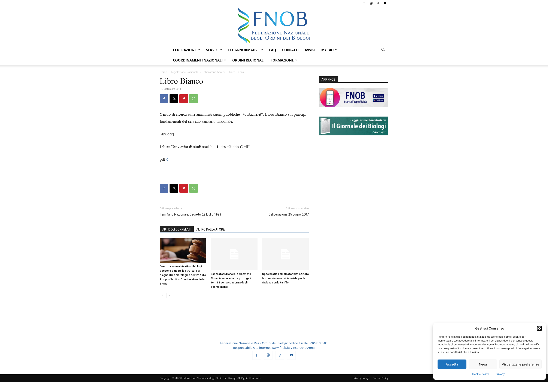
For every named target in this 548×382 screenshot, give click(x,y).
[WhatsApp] (193, 98)
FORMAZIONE (282, 60)
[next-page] (169, 295)
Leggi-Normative (243, 50)
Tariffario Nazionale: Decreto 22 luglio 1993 (190, 214)
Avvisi (310, 50)
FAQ (272, 50)
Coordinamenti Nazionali (198, 60)
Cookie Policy (480, 374)
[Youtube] (385, 3)
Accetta (452, 364)
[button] (539, 328)
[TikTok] (378, 3)
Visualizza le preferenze (520, 364)
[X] (174, 98)
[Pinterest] (183, 98)
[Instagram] (371, 3)
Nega (483, 364)
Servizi (212, 50)
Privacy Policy (361, 378)
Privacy (500, 374)
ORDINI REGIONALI (248, 60)
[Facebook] (364, 3)
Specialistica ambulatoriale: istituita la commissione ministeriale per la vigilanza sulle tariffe (285, 278)
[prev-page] (162, 295)
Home (163, 72)
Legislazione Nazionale (184, 72)
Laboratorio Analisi (214, 72)
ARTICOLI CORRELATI (176, 229)
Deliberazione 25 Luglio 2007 (289, 214)
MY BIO (327, 50)
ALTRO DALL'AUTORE (210, 229)
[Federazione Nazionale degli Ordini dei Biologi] (274, 25)
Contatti (290, 50)
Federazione (185, 50)
